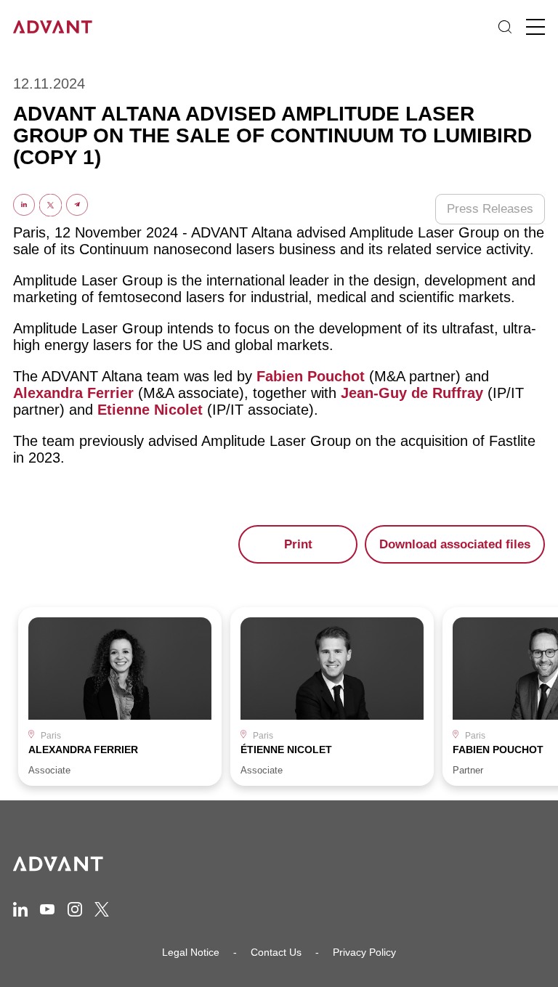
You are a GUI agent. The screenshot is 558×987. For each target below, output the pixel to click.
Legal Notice (190, 952)
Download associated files (454, 544)
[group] (120, 696)
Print (298, 544)
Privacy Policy (364, 952)
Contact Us (276, 952)
